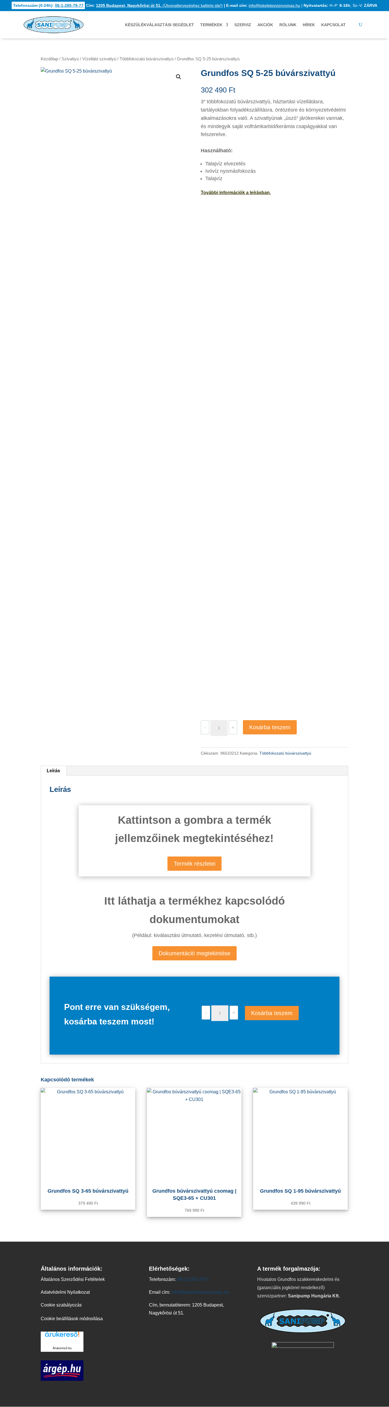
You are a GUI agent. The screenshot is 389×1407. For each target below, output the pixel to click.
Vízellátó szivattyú (99, 59)
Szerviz (242, 24)
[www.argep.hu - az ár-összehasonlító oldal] (62, 1379)
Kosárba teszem (269, 727)
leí (252, 192)
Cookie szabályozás (61, 1305)
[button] (178, 77)
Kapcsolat (333, 24)
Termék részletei (194, 863)
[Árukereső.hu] (62, 1338)
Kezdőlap (49, 59)
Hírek (309, 24)
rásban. (263, 192)
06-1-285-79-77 (69, 5)
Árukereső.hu (62, 1348)
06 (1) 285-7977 (193, 1279)
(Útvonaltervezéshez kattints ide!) (159, 5)
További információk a (225, 192)
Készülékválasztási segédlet (159, 24)
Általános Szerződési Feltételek (73, 1279)
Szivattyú (70, 59)
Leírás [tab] (53, 770)
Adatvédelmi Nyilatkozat (65, 1292)
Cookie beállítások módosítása (72, 1318)
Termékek (211, 24)
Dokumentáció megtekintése (194, 953)
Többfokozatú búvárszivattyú (146, 59)
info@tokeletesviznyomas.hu (274, 5)
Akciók (265, 24)
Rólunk (287, 24)
